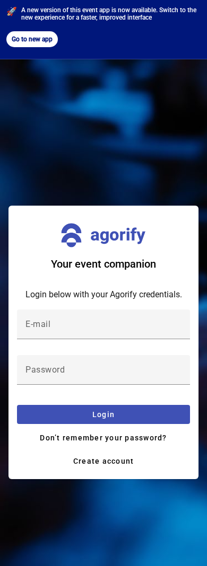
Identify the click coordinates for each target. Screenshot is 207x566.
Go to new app (32, 39)
